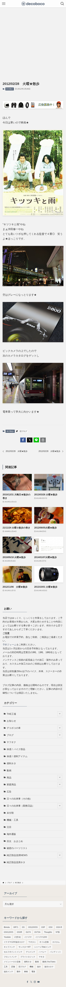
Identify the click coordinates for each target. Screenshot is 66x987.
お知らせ (11, 721)
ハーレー (42, 952)
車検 (26, 972)
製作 (18, 972)
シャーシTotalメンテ (42, 947)
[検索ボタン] (62, 3)
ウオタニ (32, 942)
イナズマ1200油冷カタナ (14, 942)
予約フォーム (9, 644)
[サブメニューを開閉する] (59, 714)
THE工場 (11, 714)
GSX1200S (8, 932)
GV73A (37, 932)
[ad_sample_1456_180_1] (33, 107)
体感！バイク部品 (16, 749)
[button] (23, 440)
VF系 (58, 932)
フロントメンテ (10, 957)
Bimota (7, 927)
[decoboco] (33, 3)
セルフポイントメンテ (13, 952)
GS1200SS (33, 927)
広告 (9, 791)
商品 (9, 777)
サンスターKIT (25, 947)
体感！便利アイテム (17, 756)
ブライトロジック (27, 957)
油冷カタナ (49, 967)
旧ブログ (23, 431)
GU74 (28, 932)
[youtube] (38, 982)
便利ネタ (11, 763)
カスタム (56, 942)
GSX (50, 927)
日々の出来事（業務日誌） (20, 805)
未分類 (10, 813)
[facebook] (27, 982)
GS (23, 927)
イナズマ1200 (41, 937)
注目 (9, 827)
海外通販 (11, 834)
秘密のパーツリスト (17, 848)
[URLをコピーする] (43, 440)
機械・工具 (12, 820)
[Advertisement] (33, 42)
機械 (31, 967)
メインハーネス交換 (12, 962)
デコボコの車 (14, 728)
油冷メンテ (8, 972)
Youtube (7, 937)
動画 (9, 770)
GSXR (19, 932)
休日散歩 (9, 89)
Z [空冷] (17, 937)
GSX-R (59, 927)
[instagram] (34, 982)
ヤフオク (11, 742)
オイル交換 (44, 942)
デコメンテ (30, 952)
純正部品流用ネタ (16, 862)
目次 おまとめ (15, 841)
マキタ (41, 957)
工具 (6, 967)
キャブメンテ (9, 947)
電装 (33, 972)
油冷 (39, 967)
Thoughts (48, 932)
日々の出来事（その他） (19, 798)
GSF (43, 927)
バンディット (55, 952)
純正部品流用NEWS (17, 855)
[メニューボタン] (3, 3)
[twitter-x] (31, 982)
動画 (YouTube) (49, 962)
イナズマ (28, 937)
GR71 (15, 927)
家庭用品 (11, 784)
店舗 (13, 967)
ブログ (10, 735)
